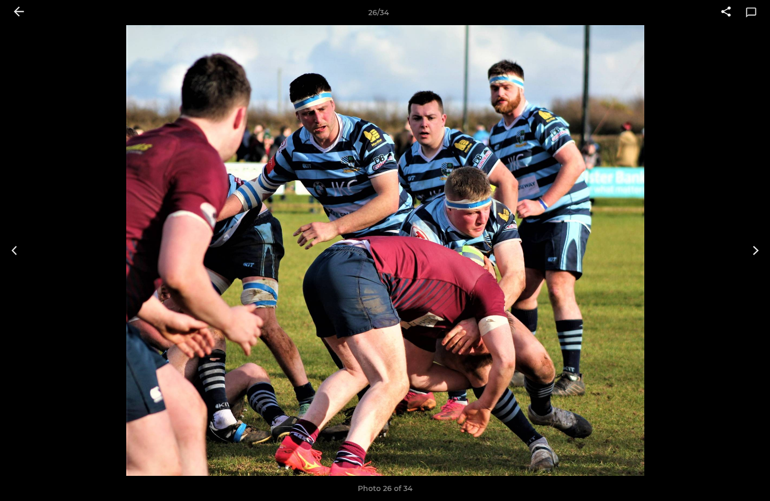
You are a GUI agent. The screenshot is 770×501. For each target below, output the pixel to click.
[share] (726, 12)
